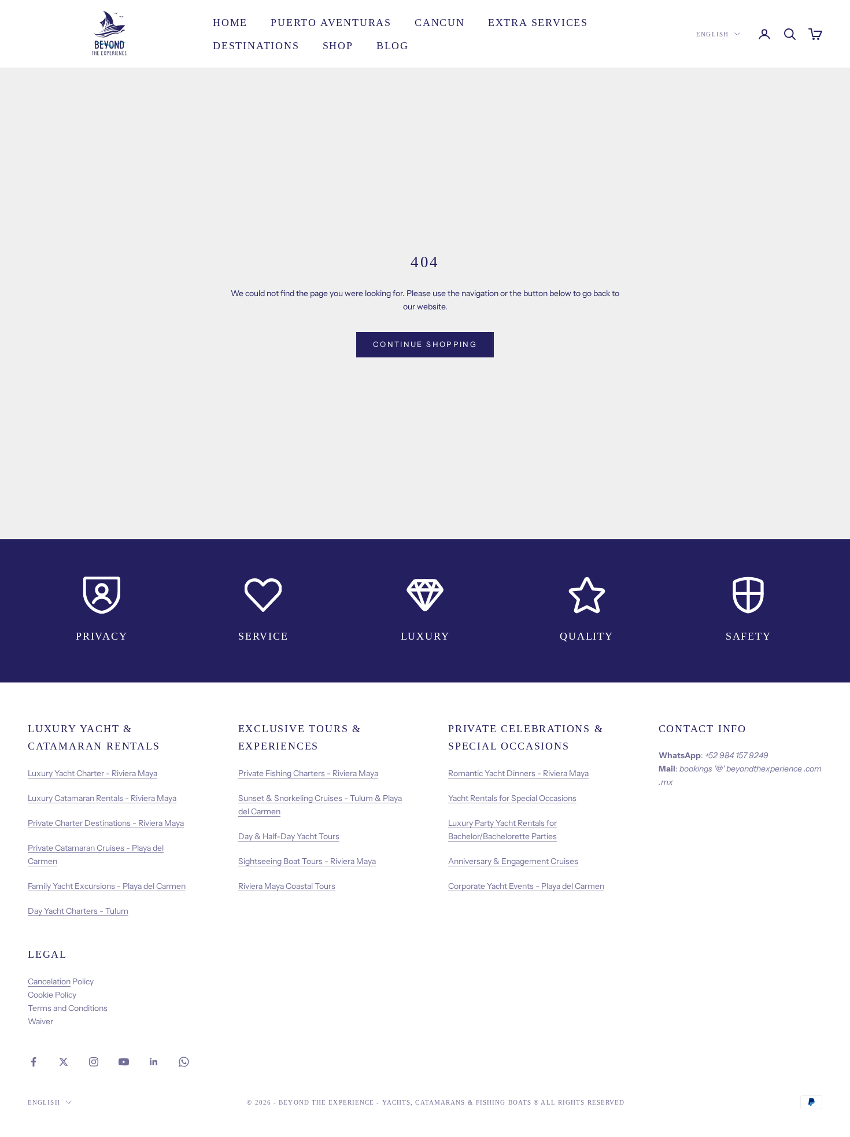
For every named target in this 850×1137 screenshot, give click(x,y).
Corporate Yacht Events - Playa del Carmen (526, 886)
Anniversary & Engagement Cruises (513, 861)
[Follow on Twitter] (63, 1062)
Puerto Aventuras (331, 22)
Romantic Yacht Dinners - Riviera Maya (518, 773)
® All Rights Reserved (579, 1102)
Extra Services (538, 22)
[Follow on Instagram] (93, 1062)
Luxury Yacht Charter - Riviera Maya (92, 773)
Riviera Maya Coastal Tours (286, 886)
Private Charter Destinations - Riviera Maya (106, 823)
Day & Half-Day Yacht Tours (288, 836)
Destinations (256, 45)
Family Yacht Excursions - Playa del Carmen (107, 886)
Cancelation (49, 981)
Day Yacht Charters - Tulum (78, 911)
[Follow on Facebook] (33, 1062)
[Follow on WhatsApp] (184, 1062)
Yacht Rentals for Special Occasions (512, 798)
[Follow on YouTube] (124, 1062)
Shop (338, 45)
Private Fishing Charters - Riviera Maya (308, 773)
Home (230, 22)
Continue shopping (425, 344)
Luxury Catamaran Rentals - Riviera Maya (102, 798)
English (712, 34)
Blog (392, 45)
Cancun (440, 22)
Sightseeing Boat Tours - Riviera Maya (307, 861)
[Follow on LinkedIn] (154, 1062)
